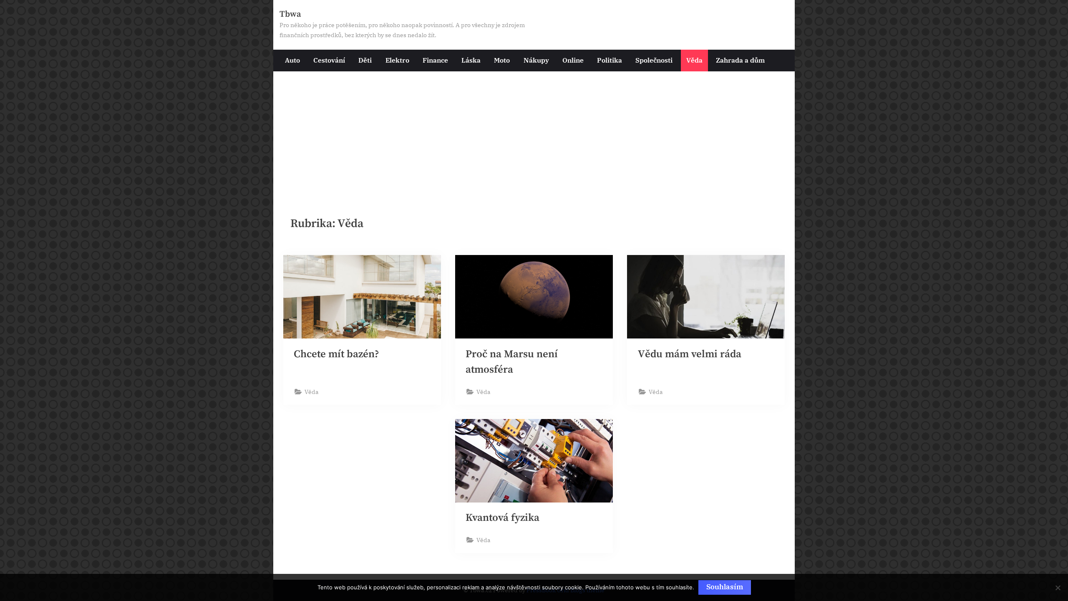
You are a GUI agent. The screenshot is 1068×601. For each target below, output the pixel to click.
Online (573, 60)
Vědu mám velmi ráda (689, 354)
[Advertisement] (534, 134)
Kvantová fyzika (502, 517)
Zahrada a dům (740, 60)
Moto (502, 60)
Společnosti (654, 60)
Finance (435, 60)
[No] (1057, 587)
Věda (694, 60)
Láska (471, 60)
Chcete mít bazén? (336, 354)
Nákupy (536, 60)
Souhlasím (724, 586)
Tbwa (290, 14)
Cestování (329, 60)
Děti (365, 60)
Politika (609, 60)
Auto (292, 60)
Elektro (397, 60)
